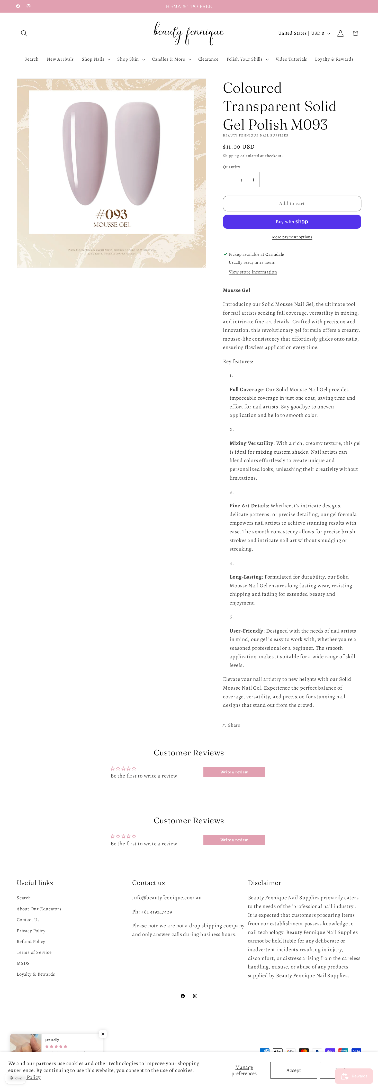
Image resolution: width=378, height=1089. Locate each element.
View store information (253, 272)
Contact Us (28, 920)
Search (24, 898)
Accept (293, 1070)
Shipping (231, 156)
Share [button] (234, 725)
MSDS (23, 963)
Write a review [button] (234, 772)
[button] (24, 33)
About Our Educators (39, 909)
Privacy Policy (31, 930)
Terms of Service (34, 952)
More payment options (292, 237)
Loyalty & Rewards (36, 974)
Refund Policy (31, 941)
